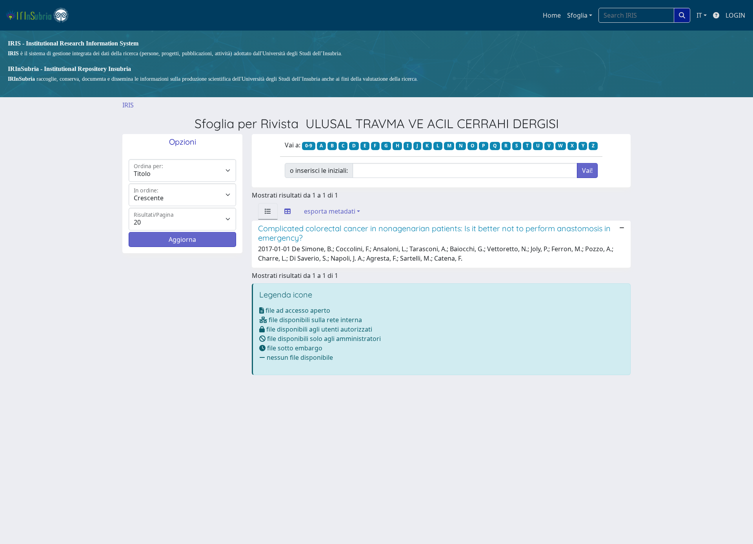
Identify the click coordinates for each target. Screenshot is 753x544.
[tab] (268, 211)
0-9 (308, 145)
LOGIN (735, 15)
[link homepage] (40, 15)
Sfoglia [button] (577, 15)
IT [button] (699, 15)
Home (552, 15)
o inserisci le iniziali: (319, 170)
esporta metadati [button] (329, 211)
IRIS (128, 105)
